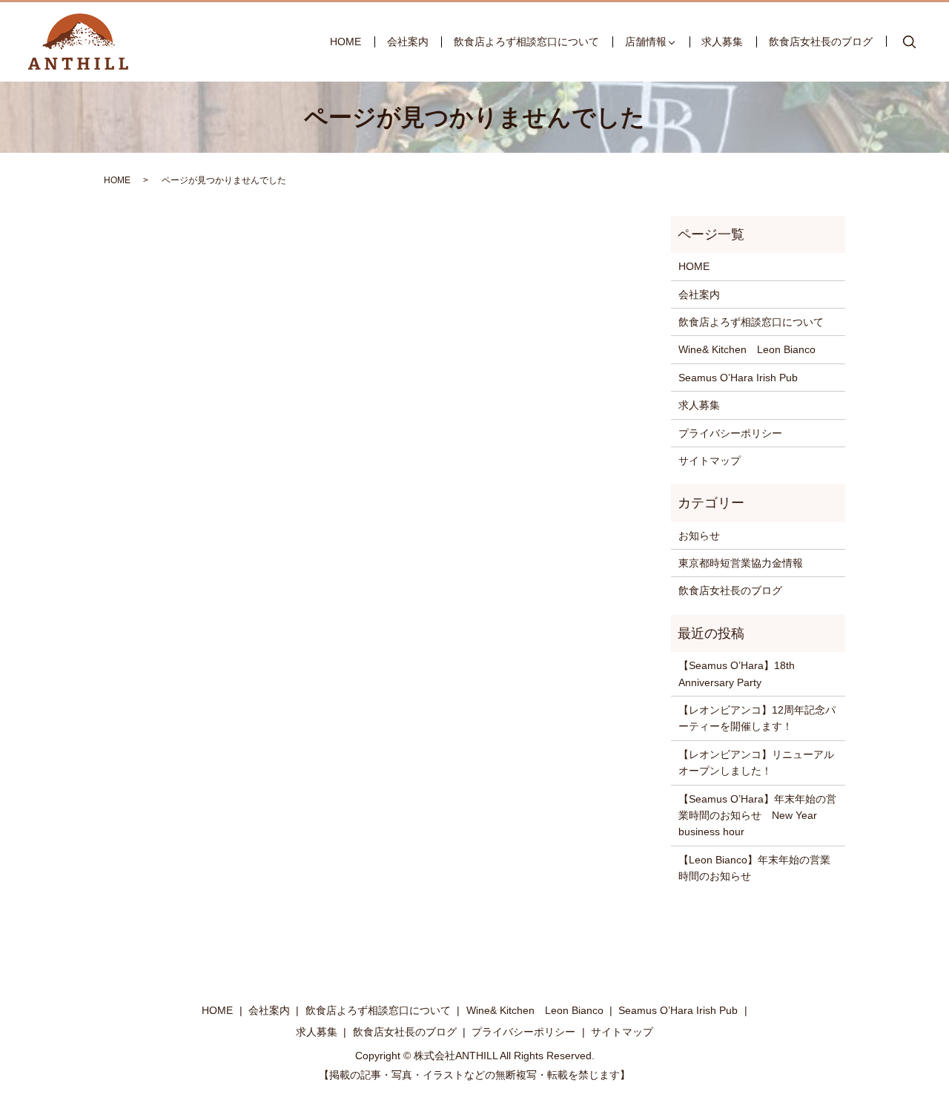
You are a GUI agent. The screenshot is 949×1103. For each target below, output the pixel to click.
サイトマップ (709, 461)
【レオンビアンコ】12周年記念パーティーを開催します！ (757, 718)
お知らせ (699, 535)
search (910, 42)
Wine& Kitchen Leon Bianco (747, 349)
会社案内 (408, 41)
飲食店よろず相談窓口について (526, 41)
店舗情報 (646, 41)
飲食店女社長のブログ (821, 41)
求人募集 (722, 41)
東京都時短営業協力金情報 (740, 563)
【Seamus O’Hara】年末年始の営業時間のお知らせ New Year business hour (757, 815)
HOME (345, 41)
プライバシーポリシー (730, 433)
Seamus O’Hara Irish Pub (738, 377)
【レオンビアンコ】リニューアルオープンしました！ (756, 762)
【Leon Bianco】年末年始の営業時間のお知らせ (754, 868)
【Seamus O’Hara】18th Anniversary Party (736, 673)
